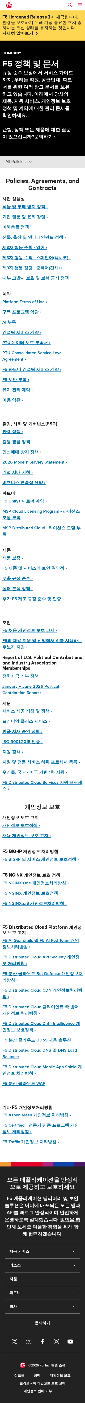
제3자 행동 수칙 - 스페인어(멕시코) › (36, 257)
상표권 (19, 1375)
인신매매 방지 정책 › (21, 452)
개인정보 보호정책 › (21, 825)
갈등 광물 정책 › (17, 441)
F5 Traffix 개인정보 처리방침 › (30, 1141)
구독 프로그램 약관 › (21, 312)
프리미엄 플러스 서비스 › (26, 721)
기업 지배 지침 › (17, 472)
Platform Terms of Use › (24, 301)
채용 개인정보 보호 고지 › (26, 835)
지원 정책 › (12, 751)
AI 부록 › (10, 322)
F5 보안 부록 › (15, 379)
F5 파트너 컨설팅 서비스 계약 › (31, 369)
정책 (37, 1375)
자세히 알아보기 (17, 33)
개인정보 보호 (60, 1375)
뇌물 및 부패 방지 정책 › (25, 206)
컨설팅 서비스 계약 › (21, 332)
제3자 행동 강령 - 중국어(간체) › (32, 267)
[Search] (69, 4)
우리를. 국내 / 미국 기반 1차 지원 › (34, 772)
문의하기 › (44, 137)
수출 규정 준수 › (17, 578)
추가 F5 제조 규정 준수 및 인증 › (33, 598)
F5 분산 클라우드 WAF (23, 1083)
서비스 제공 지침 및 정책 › (27, 711)
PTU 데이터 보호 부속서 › (26, 342)
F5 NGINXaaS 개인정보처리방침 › (34, 903)
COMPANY (11, 53)
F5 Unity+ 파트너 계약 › (24, 501)
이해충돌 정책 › (17, 227)
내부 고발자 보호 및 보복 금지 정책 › (37, 278)
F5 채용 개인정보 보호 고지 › (29, 630)
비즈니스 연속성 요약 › (24, 482)
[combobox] (37, 162)
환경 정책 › (12, 431)
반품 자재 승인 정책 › (22, 731)
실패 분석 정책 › (17, 588)
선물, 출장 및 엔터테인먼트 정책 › (34, 237)
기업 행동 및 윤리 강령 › (25, 216)
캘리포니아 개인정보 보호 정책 (42, 1383)
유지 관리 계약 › (17, 389)
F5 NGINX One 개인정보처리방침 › (35, 883)
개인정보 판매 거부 (38, 1391)
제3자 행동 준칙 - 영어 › (24, 247)
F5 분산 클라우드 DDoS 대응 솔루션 (36, 1040)
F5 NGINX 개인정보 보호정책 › (31, 893)
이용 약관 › (12, 400)
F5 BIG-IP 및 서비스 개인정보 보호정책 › (40, 859)
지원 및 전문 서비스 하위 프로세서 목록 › (41, 762)
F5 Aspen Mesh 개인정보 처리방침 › (36, 1115)
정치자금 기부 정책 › (21, 676)
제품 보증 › (12, 558)
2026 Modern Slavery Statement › (34, 462)
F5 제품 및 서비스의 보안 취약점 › (34, 568)
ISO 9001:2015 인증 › (22, 741)
